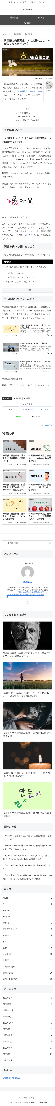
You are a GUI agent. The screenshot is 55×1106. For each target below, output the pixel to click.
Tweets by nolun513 (11, 1078)
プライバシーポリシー (27, 1098)
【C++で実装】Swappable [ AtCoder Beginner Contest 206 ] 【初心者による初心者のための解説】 (27, 877)
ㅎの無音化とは (24, 113)
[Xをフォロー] (27, 601)
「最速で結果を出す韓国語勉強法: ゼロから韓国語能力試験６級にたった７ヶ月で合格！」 (27, 594)
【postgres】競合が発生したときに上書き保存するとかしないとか (27, 837)
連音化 (32, 235)
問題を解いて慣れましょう (28, 116)
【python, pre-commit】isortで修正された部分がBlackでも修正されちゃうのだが (27, 847)
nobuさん (27, 582)
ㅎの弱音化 (23, 91)
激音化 (33, 91)
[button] (36, 416)
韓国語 (28, 398)
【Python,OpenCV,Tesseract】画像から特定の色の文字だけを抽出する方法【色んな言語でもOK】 (27, 857)
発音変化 (8, 398)
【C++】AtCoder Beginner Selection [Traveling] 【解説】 (27, 867)
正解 (29, 290)
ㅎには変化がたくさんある (28, 120)
